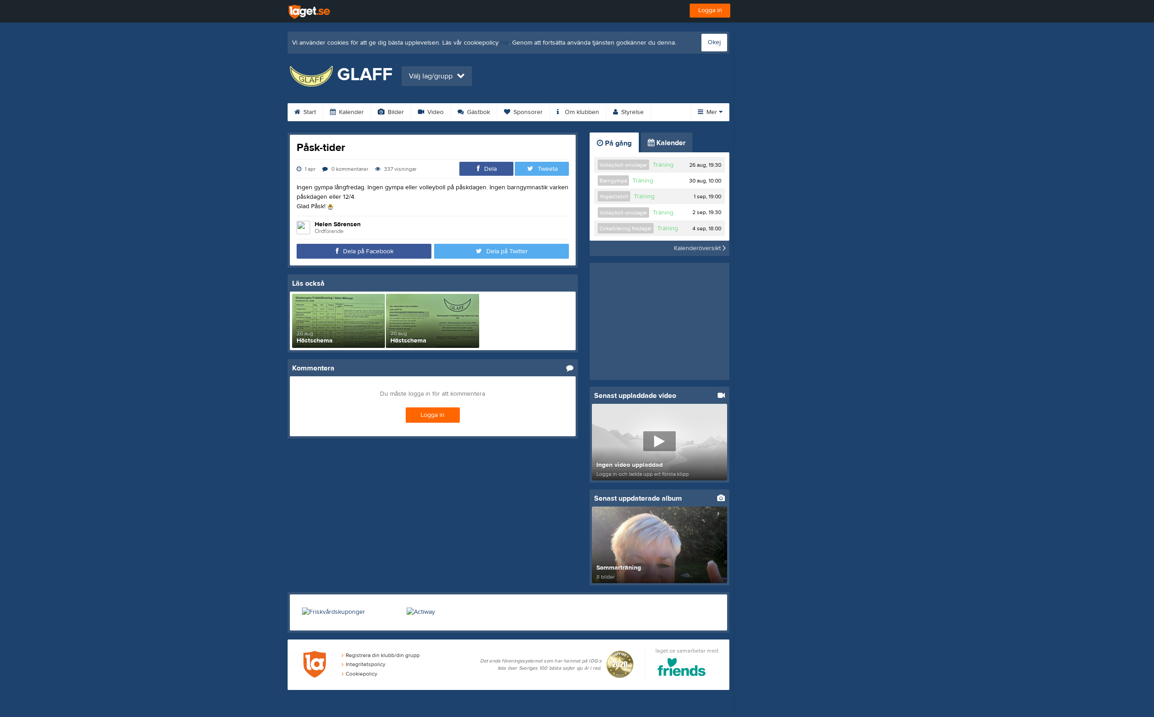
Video (435, 112)
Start (309, 112)
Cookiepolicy (361, 673)
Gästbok (477, 112)
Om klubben (581, 112)
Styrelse (631, 112)
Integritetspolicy (365, 664)
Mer (712, 112)
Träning (663, 165)
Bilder (395, 112)
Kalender (350, 112)
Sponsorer (527, 112)
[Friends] (682, 668)
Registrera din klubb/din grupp (383, 655)
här (504, 43)
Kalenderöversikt (698, 248)
